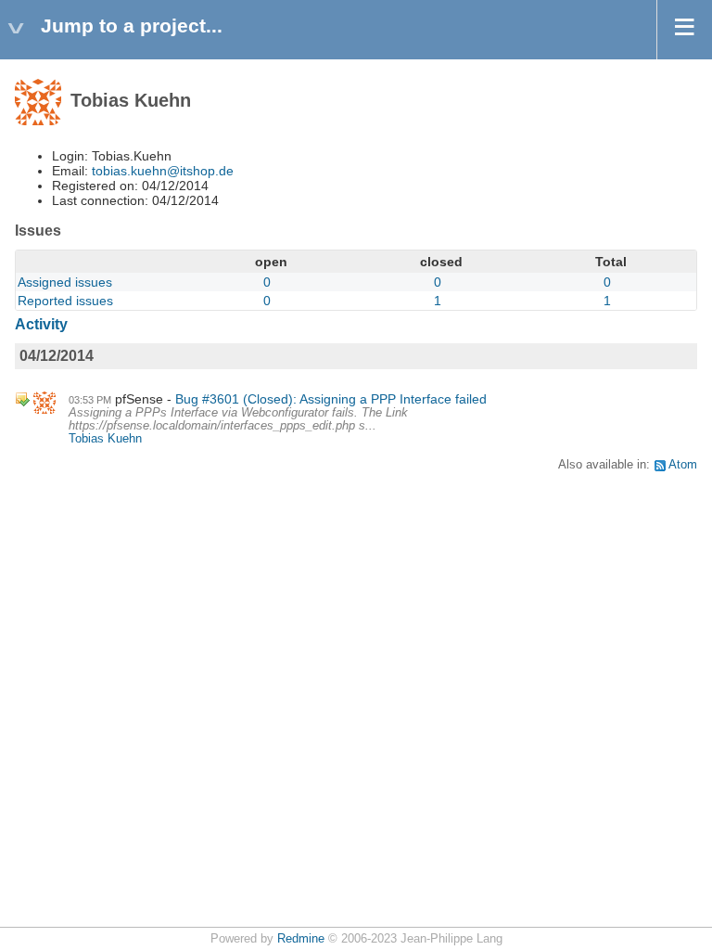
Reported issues (65, 300)
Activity (41, 324)
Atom (682, 464)
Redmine (300, 938)
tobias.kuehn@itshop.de (163, 170)
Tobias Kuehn (105, 438)
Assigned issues (65, 282)
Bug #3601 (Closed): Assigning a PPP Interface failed (331, 399)
